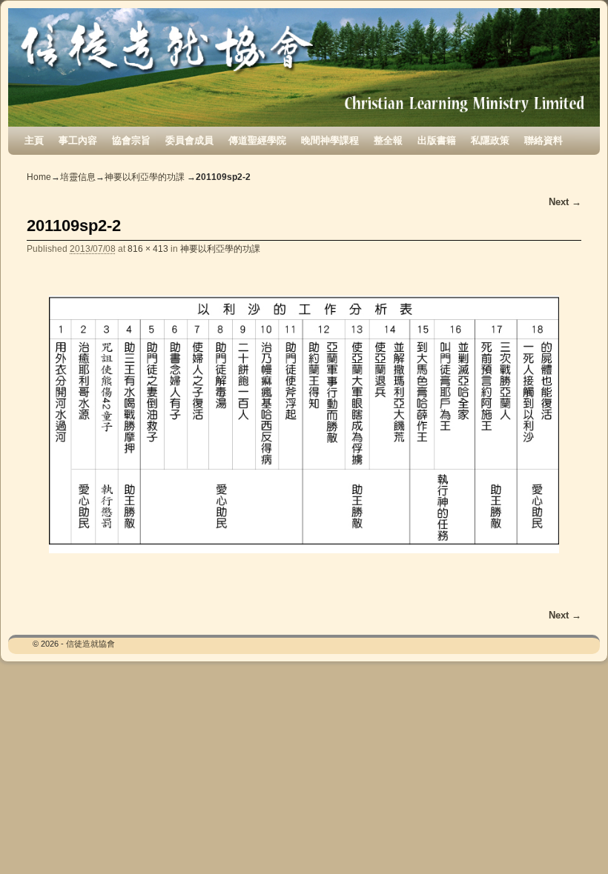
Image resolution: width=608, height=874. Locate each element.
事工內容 (78, 140)
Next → (565, 201)
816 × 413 (148, 248)
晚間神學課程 (330, 140)
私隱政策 (490, 140)
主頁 (34, 140)
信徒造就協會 (90, 643)
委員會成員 (189, 140)
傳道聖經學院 (257, 140)
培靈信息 (78, 177)
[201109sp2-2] (304, 424)
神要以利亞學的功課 (145, 177)
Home (39, 177)
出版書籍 (436, 140)
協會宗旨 (131, 140)
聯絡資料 (543, 140)
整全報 (388, 140)
